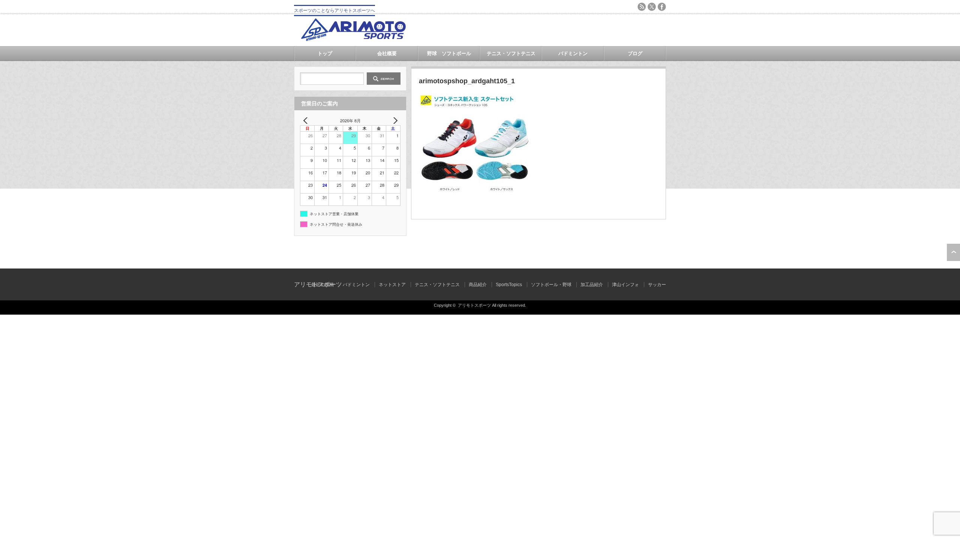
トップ (325, 53)
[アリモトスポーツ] (353, 38)
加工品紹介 (591, 284)
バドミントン (573, 53)
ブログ (635, 53)
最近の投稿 (322, 284)
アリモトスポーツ (474, 305)
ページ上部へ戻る (953, 252)
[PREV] (307, 120)
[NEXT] (393, 120)
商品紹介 (478, 284)
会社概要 (387, 53)
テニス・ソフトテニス (511, 53)
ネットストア (392, 284)
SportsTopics (509, 284)
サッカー (657, 284)
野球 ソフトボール (449, 53)
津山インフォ (625, 284)
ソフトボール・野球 (551, 284)
